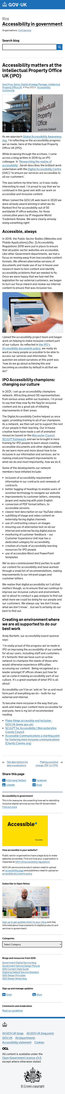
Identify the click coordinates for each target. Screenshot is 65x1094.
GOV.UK (7, 1038)
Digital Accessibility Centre (44, 169)
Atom (39, 994)
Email (39, 784)
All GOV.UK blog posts (40, 1033)
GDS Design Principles (14, 975)
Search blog (10, 41)
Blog (5, 18)
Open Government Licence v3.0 (21, 1058)
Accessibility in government (32, 24)
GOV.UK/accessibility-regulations (32, 861)
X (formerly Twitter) (16, 780)
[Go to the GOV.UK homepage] (14, 4)
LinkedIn (10, 784)
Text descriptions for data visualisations (17, 764)
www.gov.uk (24, 724)
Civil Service (24, 30)
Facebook (41, 780)
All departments (25, 1038)
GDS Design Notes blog (14, 978)
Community (8, 90)
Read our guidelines (12, 1010)
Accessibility (43, 87)
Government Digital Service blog (19, 962)
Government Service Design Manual (21, 965)
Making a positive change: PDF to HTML (47, 764)
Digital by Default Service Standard (20, 972)
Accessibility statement (16, 1042)
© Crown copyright (32, 1086)
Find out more (9, 806)
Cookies (39, 1042)
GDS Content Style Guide (15, 969)
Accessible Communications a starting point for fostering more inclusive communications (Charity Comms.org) (32, 739)
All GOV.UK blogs (13, 1033)
